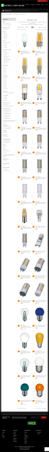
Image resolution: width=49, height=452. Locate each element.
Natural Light (6, 56)
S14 (5, 68)
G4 (5, 83)
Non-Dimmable (7, 126)
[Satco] (28, 413)
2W (5, 146)
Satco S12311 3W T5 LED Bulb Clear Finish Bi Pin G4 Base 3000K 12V (40, 301)
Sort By (19, 27)
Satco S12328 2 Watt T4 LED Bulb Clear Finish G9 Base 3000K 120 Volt (40, 252)
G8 (5, 85)
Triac (5, 160)
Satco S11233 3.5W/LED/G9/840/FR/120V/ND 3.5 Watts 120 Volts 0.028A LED (40, 153)
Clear (5, 33)
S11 (5, 66)
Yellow (5, 62)
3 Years (6, 136)
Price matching (15, 437)
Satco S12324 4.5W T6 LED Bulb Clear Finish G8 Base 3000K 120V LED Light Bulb (25, 276)
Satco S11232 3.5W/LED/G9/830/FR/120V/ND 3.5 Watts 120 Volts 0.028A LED (26, 153)
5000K (5, 100)
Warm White (6, 61)
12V (5, 152)
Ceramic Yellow (7, 42)
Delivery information (26, 436)
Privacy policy (25, 442)
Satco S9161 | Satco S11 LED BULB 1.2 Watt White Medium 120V (40, 376)
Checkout (38, 4)
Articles (42, 4)
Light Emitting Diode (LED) (9, 92)
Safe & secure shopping (15, 434)
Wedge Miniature (7, 118)
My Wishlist (33, 4)
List (34, 27)
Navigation (8, 10)
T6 (5, 73)
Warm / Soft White (7, 59)
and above (7, 25)
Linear (5, 104)
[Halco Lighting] (13, 413)
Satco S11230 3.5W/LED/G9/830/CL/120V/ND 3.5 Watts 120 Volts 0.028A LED (26, 128)
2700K (5, 97)
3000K (5, 98)
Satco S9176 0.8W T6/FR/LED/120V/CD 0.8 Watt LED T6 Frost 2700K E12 (26, 52)
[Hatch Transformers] (6, 413)
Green (5, 36)
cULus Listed (6, 170)
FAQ (3, 435)
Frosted (5, 47)
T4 (5, 70)
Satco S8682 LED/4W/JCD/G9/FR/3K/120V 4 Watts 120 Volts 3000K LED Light (26, 78)
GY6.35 (5, 88)
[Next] (37, 29)
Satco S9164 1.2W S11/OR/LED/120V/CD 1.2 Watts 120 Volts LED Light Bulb (41, 401)
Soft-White (6, 57)
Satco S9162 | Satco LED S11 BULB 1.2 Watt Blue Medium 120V (40, 326)
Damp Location (7, 140)
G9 (5, 87)
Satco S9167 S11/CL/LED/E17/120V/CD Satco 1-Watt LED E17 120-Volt (26, 326)
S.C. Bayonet (6, 116)
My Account (27, 4)
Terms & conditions (15, 440)
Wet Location (6, 142)
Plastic (5, 132)
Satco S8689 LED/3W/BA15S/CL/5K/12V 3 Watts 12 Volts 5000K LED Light (26, 227)
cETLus (5, 169)
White (5, 38)
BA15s (5, 77)
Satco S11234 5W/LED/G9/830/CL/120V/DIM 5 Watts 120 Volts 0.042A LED (26, 177)
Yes (5, 122)
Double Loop (6, 111)
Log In (47, 4)
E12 (5, 79)
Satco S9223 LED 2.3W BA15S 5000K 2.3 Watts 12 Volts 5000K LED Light (26, 103)
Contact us (25, 433)
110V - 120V (6, 150)
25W (5, 156)
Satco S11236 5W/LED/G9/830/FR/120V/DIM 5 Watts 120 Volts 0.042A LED (26, 202)
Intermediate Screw (7, 113)
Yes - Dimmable (7, 128)
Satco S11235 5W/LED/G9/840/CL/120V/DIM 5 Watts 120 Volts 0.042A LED (41, 177)
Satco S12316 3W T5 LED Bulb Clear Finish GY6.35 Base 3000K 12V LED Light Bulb (40, 276)
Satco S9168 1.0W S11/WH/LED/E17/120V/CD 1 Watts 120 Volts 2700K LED (26, 352)
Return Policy (25, 439)
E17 (5, 80)
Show (39, 27)
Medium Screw (7, 115)
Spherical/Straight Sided (9, 106)
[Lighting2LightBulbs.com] (12, 5)
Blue (5, 51)
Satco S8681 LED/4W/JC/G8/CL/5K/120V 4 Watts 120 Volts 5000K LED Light (40, 53)
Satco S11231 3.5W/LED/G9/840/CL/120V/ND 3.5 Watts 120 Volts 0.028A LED (40, 128)
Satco (5, 29)
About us (3, 433)
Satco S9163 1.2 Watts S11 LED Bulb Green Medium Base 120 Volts (26, 401)
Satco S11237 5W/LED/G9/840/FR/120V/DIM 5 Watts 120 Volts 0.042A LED (41, 202)
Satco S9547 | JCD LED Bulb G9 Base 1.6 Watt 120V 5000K (41, 103)
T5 (5, 71)
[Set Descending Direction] (26, 27)
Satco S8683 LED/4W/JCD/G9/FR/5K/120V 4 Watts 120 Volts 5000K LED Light (40, 78)
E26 (5, 82)
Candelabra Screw (7, 110)
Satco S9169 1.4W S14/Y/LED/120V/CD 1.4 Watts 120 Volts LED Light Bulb (40, 352)
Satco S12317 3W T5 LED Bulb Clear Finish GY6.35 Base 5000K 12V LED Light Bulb (26, 301)
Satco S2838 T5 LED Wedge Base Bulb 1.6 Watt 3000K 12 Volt (40, 227)
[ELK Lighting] (20, 413)
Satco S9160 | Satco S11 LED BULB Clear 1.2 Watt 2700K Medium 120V (26, 376)
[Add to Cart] (19, 51)
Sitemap (3, 436)
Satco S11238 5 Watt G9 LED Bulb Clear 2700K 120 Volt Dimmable (26, 252)
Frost (5, 45)
